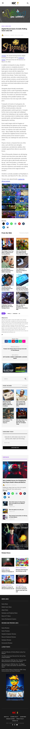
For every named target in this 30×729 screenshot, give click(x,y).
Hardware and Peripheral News (9, 613)
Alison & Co (6, 35)
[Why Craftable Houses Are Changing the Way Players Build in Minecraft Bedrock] (15, 469)
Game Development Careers (9, 619)
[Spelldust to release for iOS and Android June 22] (8, 579)
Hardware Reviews (6, 640)
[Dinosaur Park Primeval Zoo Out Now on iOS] (22, 562)
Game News (5, 604)
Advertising (23, 716)
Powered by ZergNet (23, 233)
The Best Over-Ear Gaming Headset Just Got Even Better (7, 288)
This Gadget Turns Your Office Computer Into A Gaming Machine (8, 252)
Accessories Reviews (7, 643)
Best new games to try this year (16, 509)
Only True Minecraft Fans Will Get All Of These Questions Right (22, 252)
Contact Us (15, 720)
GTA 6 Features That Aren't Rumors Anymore (7, 421)
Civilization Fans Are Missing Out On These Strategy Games (7, 306)
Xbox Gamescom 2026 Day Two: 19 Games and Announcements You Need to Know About (14, 660)
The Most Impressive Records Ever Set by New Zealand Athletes (14, 656)
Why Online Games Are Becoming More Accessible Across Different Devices (17, 503)
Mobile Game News (7, 607)
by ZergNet (24, 385)
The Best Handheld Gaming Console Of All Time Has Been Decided (22, 288)
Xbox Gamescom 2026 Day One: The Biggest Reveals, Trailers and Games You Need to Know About (14, 665)
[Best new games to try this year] (5, 511)
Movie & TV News (6, 616)
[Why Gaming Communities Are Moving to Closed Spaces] (5, 517)
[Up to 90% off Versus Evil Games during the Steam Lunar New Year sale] (22, 579)
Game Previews (6, 631)
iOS (19, 313)
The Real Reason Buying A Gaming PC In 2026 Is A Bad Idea (7, 270)
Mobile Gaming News (6, 26)
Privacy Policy (20, 718)
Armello (4, 55)
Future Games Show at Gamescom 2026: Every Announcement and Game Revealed (14, 670)
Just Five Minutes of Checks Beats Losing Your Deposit (13, 652)
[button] (6, 186)
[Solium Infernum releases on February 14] (8, 562)
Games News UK (5, 568)
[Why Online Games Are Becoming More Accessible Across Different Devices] (5, 503)
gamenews (15, 313)
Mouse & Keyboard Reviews (9, 637)
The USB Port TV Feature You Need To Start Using (21, 270)
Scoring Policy (14, 716)
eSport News (5, 610)
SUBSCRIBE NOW (15, 447)
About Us (6, 716)
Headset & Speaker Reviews (9, 634)
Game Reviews (5, 628)
